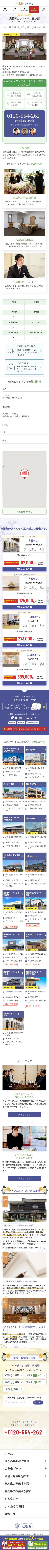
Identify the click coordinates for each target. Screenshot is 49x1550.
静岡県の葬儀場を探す (18, 1491)
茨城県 (34, 1382)
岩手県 (21, 27)
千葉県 (11, 1388)
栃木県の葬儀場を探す (18, 1483)
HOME (4, 27)
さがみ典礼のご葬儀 (17, 1461)
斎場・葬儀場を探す (12, 27)
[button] (24, 62)
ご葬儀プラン (13, 1468)
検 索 (39, 1402)
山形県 (11, 1375)
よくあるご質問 (14, 1506)
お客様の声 (11, 1498)
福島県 (11, 1382)
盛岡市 (27, 27)
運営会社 (10, 1513)
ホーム (9, 1453)
